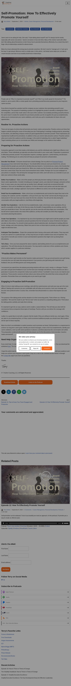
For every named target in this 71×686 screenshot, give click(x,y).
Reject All (35, 348)
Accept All (47, 348)
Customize (24, 348)
